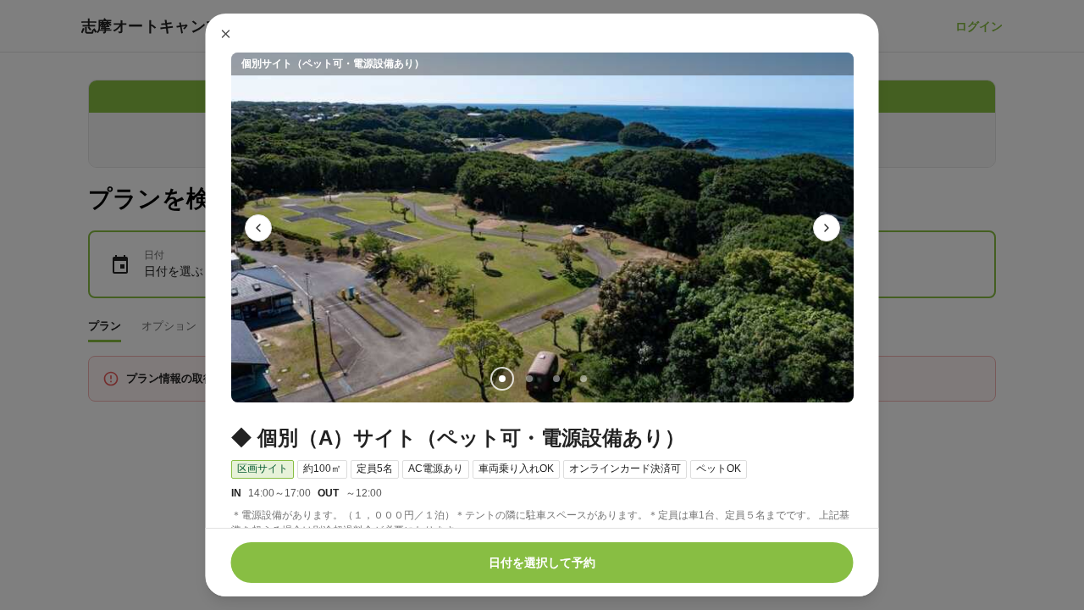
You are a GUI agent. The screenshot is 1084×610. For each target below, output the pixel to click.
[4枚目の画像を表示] (582, 379)
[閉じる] (226, 34)
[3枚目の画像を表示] (555, 379)
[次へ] (826, 227)
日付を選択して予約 (542, 562)
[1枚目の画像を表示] (501, 379)
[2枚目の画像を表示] (528, 379)
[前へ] (258, 227)
